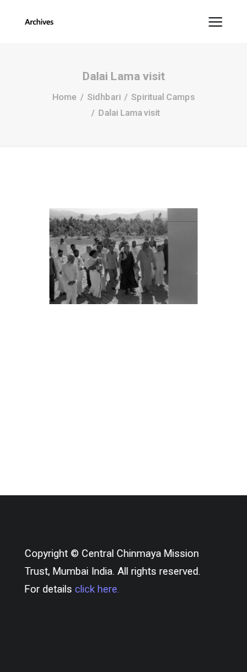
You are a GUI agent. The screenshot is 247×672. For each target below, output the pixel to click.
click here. (97, 589)
